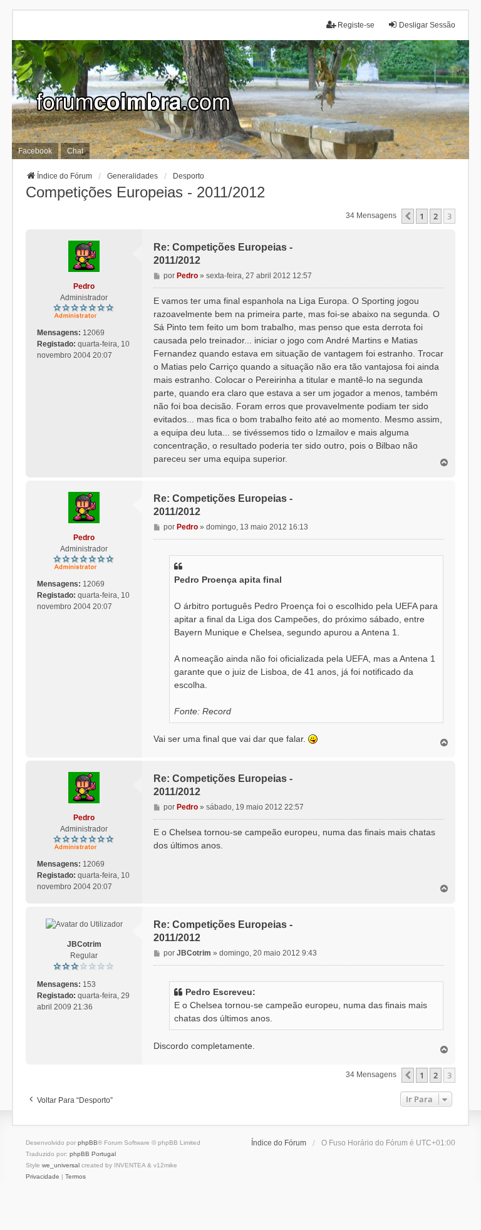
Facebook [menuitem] (35, 151)
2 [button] (435, 216)
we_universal (61, 1165)
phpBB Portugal (93, 1153)
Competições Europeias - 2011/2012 (145, 192)
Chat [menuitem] (75, 151)
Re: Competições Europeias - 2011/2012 (222, 254)
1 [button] (422, 216)
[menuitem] (42, 1176)
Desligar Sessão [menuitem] (427, 25)
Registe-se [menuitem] (356, 25)
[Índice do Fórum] (240, 99)
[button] (407, 216)
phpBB (88, 1142)
